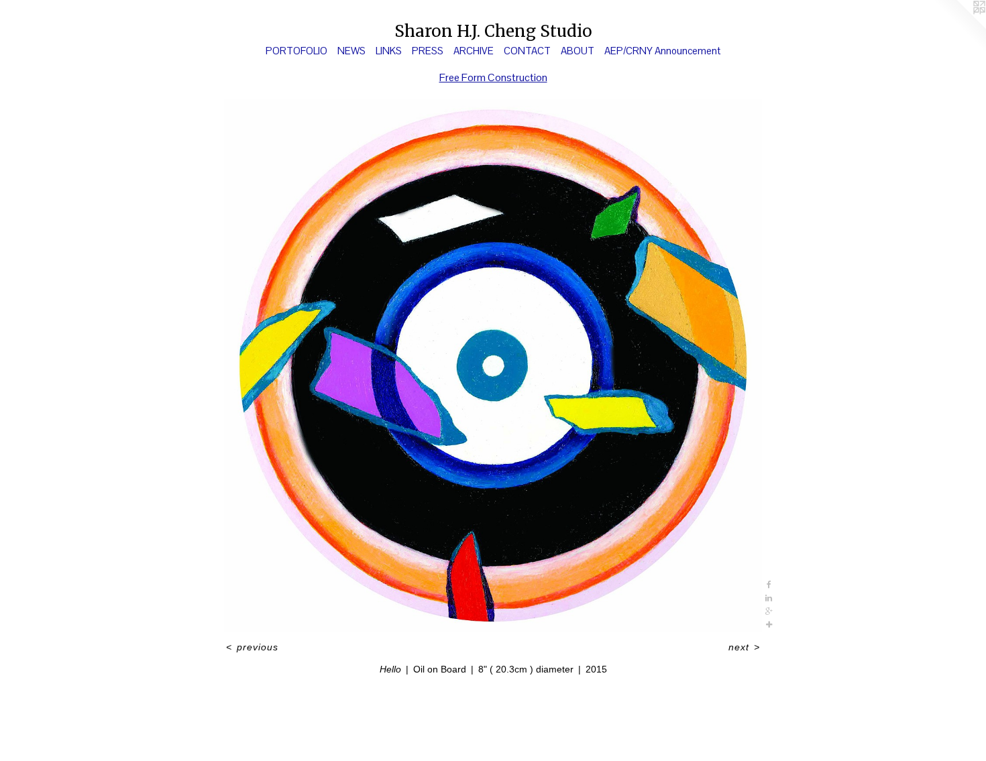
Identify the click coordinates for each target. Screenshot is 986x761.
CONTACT (527, 50)
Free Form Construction (493, 77)
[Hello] (493, 365)
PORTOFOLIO (296, 50)
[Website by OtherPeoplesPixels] (959, 27)
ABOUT (577, 50)
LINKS (389, 50)
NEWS (351, 50)
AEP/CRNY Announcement (662, 50)
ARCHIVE (473, 50)
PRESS (427, 50)
